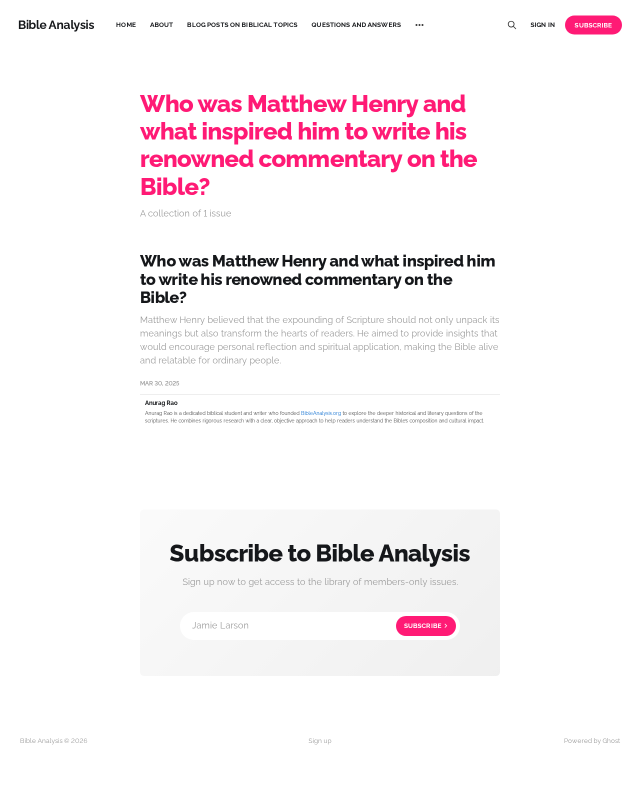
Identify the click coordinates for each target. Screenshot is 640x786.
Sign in (542, 24)
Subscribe (593, 25)
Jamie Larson (317, 625)
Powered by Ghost (592, 740)
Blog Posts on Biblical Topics (242, 24)
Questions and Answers (356, 24)
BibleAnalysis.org (321, 413)
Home (126, 24)
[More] (419, 25)
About (162, 24)
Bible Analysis (56, 25)
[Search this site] (512, 25)
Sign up (320, 740)
